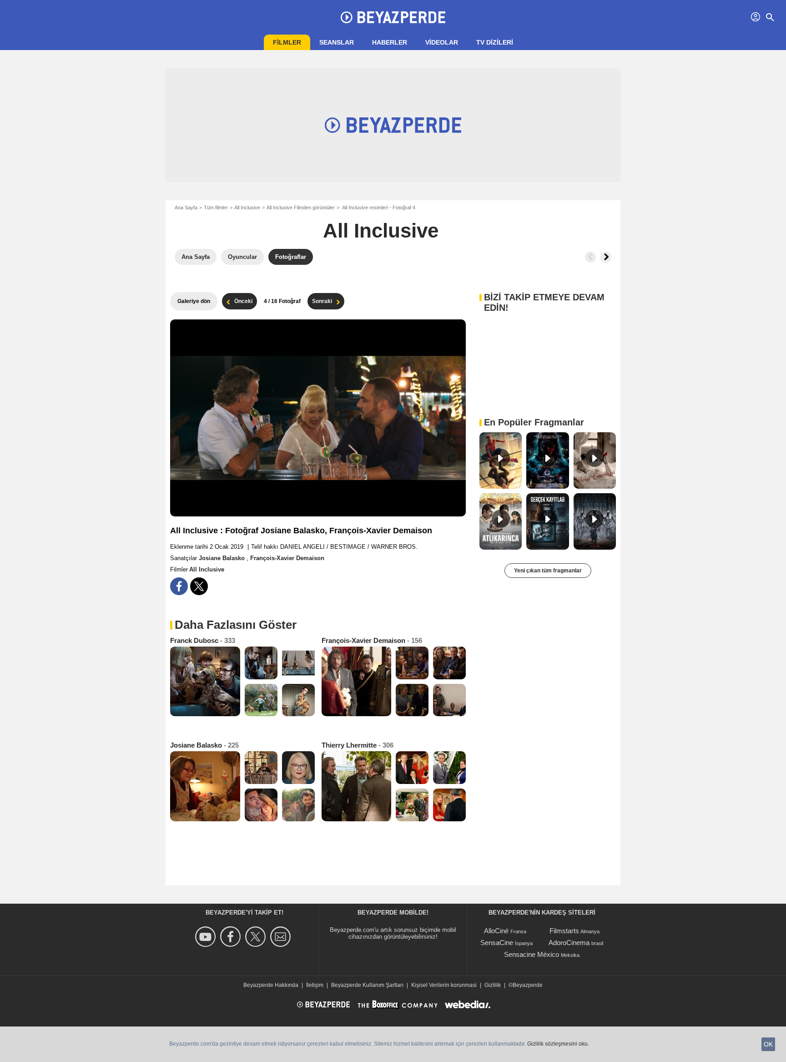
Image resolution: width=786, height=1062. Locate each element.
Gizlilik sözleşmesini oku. (558, 1044)
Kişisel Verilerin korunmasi (444, 985)
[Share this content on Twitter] (199, 586)
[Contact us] (281, 936)
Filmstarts (564, 931)
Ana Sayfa (186, 207)
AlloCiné (496, 931)
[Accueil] (393, 17)
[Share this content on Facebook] (179, 586)
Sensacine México (531, 954)
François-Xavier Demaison (287, 558)
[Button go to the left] (590, 257)
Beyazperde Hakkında (270, 985)
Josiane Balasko (223, 558)
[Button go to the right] (605, 257)
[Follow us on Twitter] (256, 936)
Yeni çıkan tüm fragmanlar (548, 570)
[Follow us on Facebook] (231, 936)
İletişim (314, 985)
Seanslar (336, 42)
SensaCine (496, 942)
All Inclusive (247, 207)
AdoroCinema (569, 942)
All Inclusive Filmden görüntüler (301, 207)
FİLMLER (287, 42)
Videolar (441, 42)
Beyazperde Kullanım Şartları (367, 985)
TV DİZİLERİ (494, 42)
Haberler (389, 42)
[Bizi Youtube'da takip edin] (206, 936)
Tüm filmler (216, 207)
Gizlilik (492, 985)
